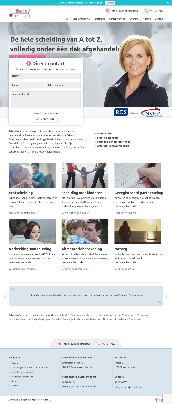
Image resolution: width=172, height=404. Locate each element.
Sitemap (31, 400)
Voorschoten (129, 315)
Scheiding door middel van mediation (29, 367)
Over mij (15, 363)
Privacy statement (43, 400)
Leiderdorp (96, 319)
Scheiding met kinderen (74, 212)
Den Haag (75, 315)
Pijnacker (120, 319)
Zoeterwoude (81, 319)
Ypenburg (142, 315)
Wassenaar (115, 315)
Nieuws (14, 381)
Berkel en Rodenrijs (62, 319)
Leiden (65, 315)
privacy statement (55, 113)
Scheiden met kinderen (22, 372)
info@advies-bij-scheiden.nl (125, 11)
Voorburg (87, 315)
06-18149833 (156, 11)
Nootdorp (108, 319)
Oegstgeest (44, 319)
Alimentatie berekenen (22, 376)
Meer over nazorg (124, 269)
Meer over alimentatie (73, 269)
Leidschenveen (17, 319)
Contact (15, 385)
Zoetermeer (134, 319)
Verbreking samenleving (22, 269)
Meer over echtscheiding (22, 212)
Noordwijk (31, 319)
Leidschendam (101, 315)
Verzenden (47, 119)
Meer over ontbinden (125, 212)
